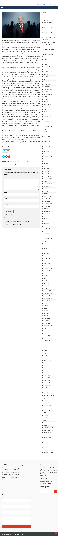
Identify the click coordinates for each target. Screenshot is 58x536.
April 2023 (46, 131)
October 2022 (47, 141)
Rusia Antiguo (47, 450)
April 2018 (46, 251)
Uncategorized (47, 455)
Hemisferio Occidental (21, 161)
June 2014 (46, 350)
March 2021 (46, 169)
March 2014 (46, 358)
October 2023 (47, 124)
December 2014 (48, 335)
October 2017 (47, 266)
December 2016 (48, 290)
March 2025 (46, 101)
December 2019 (48, 201)
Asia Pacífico (47, 403)
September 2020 (48, 183)
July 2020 (46, 188)
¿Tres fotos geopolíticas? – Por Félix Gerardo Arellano (31, 164)
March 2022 (46, 151)
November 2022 (48, 139)
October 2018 (47, 236)
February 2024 (47, 116)
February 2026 (47, 81)
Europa (45, 422)
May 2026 (46, 74)
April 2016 (46, 310)
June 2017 (46, 276)
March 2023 (46, 134)
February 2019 (47, 226)
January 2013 (47, 378)
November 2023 (48, 121)
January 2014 (47, 363)
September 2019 (48, 208)
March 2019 (46, 223)
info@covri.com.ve (47, 481)
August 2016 (47, 300)
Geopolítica (46, 425)
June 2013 (46, 368)
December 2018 (48, 231)
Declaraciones (47, 405)
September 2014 (48, 343)
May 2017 (46, 278)
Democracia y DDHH (49, 408)
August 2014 (47, 345)
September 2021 (48, 156)
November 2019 (48, 203)
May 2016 (46, 308)
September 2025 (48, 94)
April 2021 (46, 166)
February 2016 (47, 315)
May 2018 (46, 248)
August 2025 (47, 96)
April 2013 (46, 370)
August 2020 (47, 186)
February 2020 (47, 196)
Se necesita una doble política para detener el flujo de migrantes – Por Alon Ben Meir (11, 164)
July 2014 (46, 348)
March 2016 (46, 313)
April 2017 (46, 280)
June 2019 (46, 216)
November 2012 (48, 380)
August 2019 (47, 211)
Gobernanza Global (48, 427)
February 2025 (47, 104)
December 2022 (48, 136)
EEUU (45, 413)
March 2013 (46, 373)
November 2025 (48, 89)
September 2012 (48, 385)
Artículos (12, 161)
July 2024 (46, 106)
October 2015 (47, 323)
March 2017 (46, 283)
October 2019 (47, 206)
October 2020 (47, 181)
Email (6, 198)
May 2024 (46, 109)
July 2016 (46, 303)
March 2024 (46, 114)
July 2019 (46, 213)
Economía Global (48, 410)
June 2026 (46, 71)
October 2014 (47, 340)
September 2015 (48, 325)
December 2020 (48, 176)
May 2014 (46, 353)
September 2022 (48, 144)
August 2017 (47, 271)
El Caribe (46, 415)
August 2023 (47, 129)
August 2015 (47, 328)
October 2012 (47, 383)
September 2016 (48, 298)
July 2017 (46, 273)
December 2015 (48, 318)
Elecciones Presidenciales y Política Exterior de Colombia (48, 57)
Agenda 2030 (47, 398)
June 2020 (46, 191)
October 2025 (47, 91)
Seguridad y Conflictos (49, 452)
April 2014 (46, 355)
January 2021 (47, 173)
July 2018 (46, 243)
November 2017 (48, 263)
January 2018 (47, 258)
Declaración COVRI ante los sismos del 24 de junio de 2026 (48, 44)
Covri (11, 534)
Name (6, 192)
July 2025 (46, 99)
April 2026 (46, 76)
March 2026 (46, 79)
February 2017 (47, 285)
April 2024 (46, 111)
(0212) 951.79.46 (49, 480)
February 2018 (47, 256)
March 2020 (46, 193)
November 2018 (48, 233)
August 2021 (47, 159)
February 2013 (47, 375)
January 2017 (47, 288)
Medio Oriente (47, 437)
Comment (6, 178)
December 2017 (48, 261)
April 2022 (46, 149)
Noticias (46, 440)
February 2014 (47, 360)
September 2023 (48, 126)
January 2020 (47, 198)
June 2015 (46, 333)
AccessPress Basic (20, 534)
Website (6, 204)
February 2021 (47, 171)
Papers (45, 442)
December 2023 (48, 119)
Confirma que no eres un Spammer (8, 216)
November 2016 (48, 293)
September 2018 (48, 238)
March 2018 (46, 253)
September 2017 (48, 268)
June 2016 (46, 305)
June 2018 (46, 246)
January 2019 (47, 228)
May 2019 (46, 218)
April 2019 (46, 221)
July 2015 (46, 330)
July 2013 (46, 365)
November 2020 (48, 178)
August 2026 (47, 66)
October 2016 (47, 295)
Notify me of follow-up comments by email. (17, 221)
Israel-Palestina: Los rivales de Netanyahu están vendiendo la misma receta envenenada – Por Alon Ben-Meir (48, 25)
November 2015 (48, 320)
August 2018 (47, 241)
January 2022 (47, 154)
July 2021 (46, 161)
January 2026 (47, 84)
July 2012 (46, 388)
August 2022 (47, 146)
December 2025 (48, 86)
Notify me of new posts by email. (14, 224)
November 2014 (48, 338)
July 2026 (46, 69)
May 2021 (46, 164)
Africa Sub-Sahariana (49, 395)
